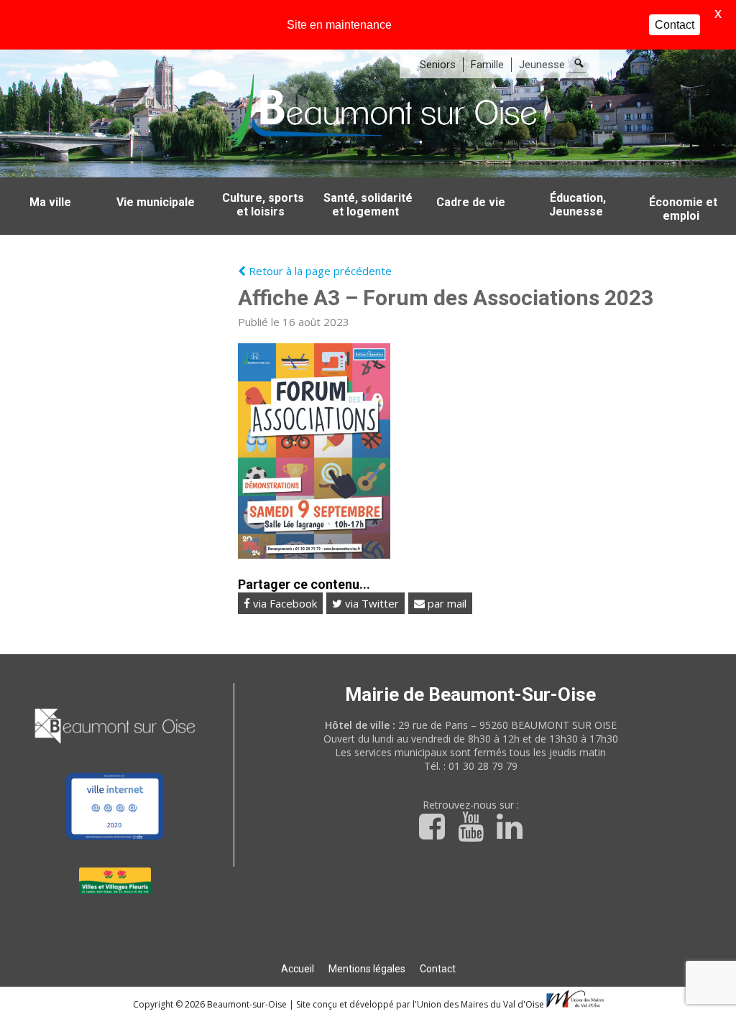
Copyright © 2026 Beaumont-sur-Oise (211, 1004)
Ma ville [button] (50, 202)
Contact (438, 969)
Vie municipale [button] (155, 202)
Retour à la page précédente (319, 271)
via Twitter (370, 603)
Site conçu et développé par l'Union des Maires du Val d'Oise (420, 1004)
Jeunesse (542, 64)
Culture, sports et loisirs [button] (263, 204)
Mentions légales (366, 969)
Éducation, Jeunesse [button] (578, 204)
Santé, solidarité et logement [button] (368, 204)
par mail (445, 603)
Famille (487, 64)
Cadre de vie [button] (470, 202)
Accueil (297, 969)
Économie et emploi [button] (683, 209)
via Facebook (283, 603)
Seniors (438, 64)
